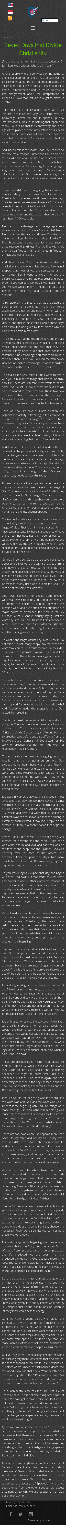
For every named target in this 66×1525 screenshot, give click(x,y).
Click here (29, 1505)
